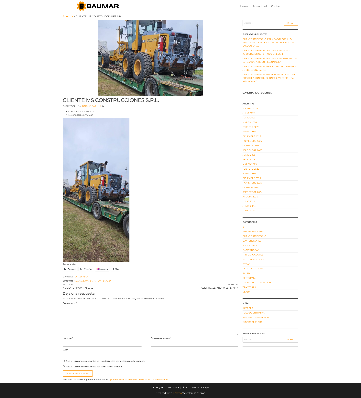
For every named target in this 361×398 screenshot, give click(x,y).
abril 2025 (249, 159)
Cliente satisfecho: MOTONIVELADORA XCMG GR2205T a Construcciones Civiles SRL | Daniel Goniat (269, 78)
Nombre (68, 338)
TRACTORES (249, 287)
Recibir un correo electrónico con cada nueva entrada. (94, 366)
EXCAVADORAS (251, 250)
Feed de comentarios (256, 317)
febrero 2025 (251, 168)
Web (65, 349)
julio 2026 (249, 113)
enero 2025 (249, 173)
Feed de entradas (254, 312)
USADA (246, 292)
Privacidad (260, 6)
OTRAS (246, 264)
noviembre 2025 (252, 141)
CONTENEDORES (252, 240)
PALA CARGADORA (253, 268)
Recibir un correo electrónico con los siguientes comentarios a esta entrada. (105, 361)
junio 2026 (249, 117)
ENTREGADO (80, 276)
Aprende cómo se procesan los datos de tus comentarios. (138, 379)
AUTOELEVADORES (253, 231)
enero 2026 (249, 131)
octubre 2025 (251, 145)
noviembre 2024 (252, 182)
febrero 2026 (251, 127)
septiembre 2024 (252, 192)
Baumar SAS (89, 106)
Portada (68, 16)
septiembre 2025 (252, 150)
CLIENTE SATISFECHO (85, 281)
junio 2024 (249, 206)
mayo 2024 (249, 210)
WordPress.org (253, 322)
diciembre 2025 (252, 136)
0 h (244, 226)
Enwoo (177, 393)
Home (244, 6)
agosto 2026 (250, 108)
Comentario (70, 303)
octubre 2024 (251, 187)
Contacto (277, 6)
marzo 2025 (250, 164)
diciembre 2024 (252, 178)
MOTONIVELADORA (253, 259)
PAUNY (246, 273)
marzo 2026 (250, 122)
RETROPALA (249, 278)
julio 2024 (249, 201)
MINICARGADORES (253, 254)
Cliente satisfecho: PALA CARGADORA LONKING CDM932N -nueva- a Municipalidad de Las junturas (268, 42)
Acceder (248, 308)
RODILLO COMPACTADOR (257, 282)
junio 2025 (249, 155)
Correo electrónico (161, 338)
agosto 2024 (250, 196)
